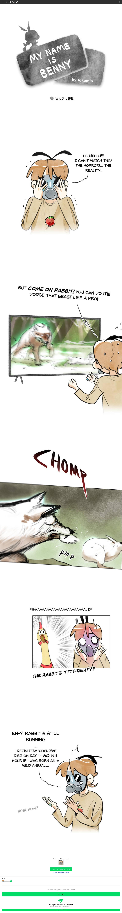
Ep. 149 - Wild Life (12, 2)
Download (61, 894)
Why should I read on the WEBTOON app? (61, 872)
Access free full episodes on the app (61, 869)
